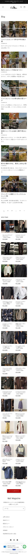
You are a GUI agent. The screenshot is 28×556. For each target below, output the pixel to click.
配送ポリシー (6, 523)
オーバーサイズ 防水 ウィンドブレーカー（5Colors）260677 (7, 482)
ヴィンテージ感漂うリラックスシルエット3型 (13, 195)
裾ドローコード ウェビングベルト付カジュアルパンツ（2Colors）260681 (7, 437)
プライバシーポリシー (8, 527)
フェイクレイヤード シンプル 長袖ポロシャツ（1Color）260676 (20, 482)
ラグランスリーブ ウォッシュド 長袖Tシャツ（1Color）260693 (7, 303)
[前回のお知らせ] (2, 2)
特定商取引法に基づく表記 (9, 533)
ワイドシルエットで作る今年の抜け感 (13, 40)
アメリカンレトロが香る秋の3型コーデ (14, 99)
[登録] (23, 508)
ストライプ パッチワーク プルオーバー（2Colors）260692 (20, 303)
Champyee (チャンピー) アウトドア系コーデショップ (15, 551)
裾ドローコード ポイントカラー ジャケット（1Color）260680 (20, 437)
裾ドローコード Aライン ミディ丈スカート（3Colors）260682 (20, 415)
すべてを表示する (14, 490)
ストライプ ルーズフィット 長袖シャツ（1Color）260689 (7, 347)
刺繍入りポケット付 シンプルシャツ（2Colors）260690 (20, 325)
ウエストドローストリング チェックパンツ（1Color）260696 (20, 258)
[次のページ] (24, 210)
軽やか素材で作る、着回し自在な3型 (14, 164)
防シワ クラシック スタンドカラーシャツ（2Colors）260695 (7, 280)
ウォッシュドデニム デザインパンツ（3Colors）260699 (7, 236)
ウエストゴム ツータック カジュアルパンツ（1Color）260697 (7, 258)
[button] (3, 7)
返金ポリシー (6, 520)
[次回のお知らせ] (25, 2)
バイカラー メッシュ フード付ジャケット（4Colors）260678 (20, 460)
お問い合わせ (6, 516)
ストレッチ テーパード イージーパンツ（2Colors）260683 (7, 415)
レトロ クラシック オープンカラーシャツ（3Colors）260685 (7, 392)
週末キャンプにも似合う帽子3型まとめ (14, 132)
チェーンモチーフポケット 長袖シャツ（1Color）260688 (20, 347)
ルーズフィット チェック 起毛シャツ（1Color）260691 (7, 325)
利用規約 (5, 530)
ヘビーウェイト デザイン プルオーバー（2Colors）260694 (20, 280)
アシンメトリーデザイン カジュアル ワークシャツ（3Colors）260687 (7, 370)
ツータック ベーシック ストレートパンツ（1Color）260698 (20, 236)
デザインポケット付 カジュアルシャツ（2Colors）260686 (20, 369)
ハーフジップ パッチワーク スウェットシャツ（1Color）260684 (20, 392)
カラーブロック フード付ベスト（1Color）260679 (7, 460)
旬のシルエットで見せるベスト (12, 70)
